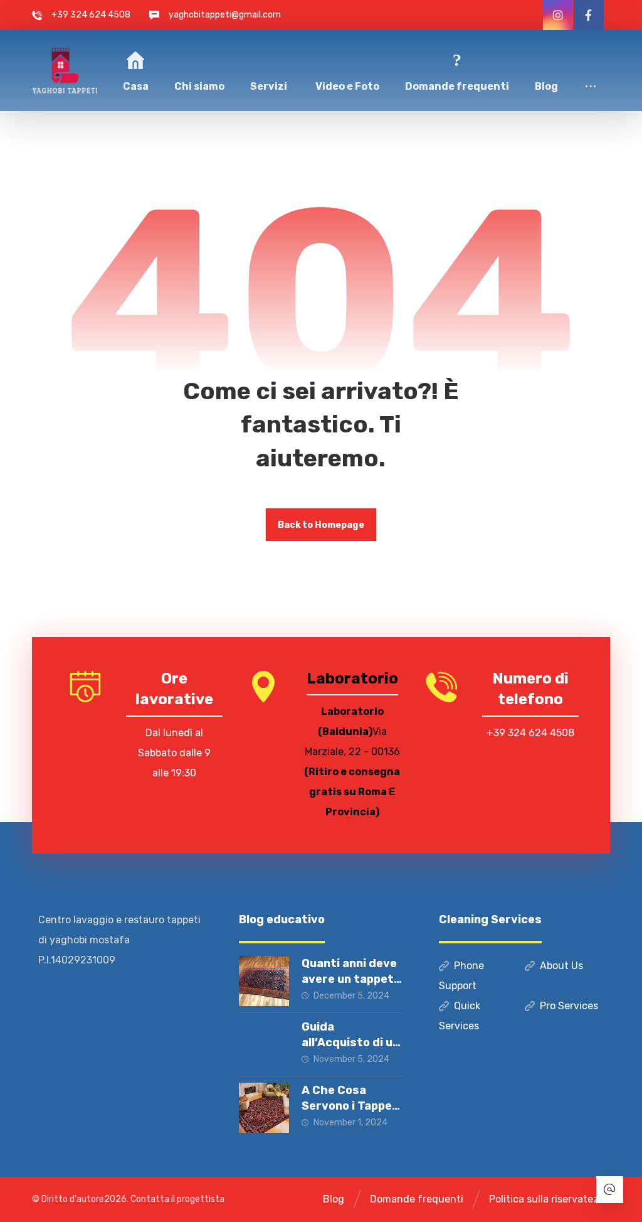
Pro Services (569, 1006)
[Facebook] (589, 15)
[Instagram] (558, 15)
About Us (561, 966)
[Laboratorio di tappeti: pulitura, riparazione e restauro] (65, 70)
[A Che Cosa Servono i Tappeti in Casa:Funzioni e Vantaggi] (264, 1108)
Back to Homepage (321, 524)
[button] (590, 69)
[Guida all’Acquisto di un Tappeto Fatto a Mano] (264, 1044)
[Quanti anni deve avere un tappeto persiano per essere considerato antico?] (264, 981)
